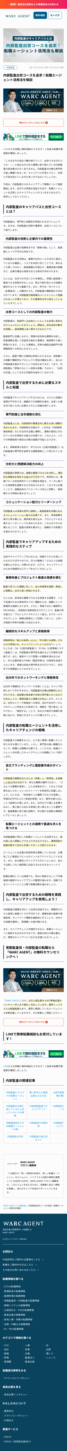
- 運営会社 (8, 1410)
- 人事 (27, 1345)
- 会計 (6, 1349)
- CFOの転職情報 (11, 1286)
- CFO (6, 1345)
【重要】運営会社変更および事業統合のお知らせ (33, 4)
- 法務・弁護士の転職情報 (16, 1324)
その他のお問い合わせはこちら (19, 1269)
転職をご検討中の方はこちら (18, 1264)
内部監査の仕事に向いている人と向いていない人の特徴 (15, 1111)
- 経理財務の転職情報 (14, 1295)
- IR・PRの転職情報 (13, 1328)
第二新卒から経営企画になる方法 (38, 1094)
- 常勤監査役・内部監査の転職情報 (21, 1300)
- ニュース (50, 1357)
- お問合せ (8, 1420)
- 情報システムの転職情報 (16, 1305)
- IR (46, 1345)
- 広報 (48, 1349)
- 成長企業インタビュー (15, 1394)
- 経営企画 (29, 1361)
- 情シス (49, 1353)
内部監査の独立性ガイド (38, 1138)
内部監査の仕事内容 (38, 1124)
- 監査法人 (29, 1357)
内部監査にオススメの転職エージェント (15, 1095)
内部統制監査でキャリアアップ (38, 1108)
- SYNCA (7, 1436)
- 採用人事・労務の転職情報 (17, 1319)
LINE (5, 149)
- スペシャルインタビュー (16, 1378)
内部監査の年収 (15, 1136)
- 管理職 (7, 1361)
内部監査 (22, 1205)
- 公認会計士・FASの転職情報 (18, 1310)
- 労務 (27, 1349)
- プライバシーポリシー (15, 1415)
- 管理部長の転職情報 (14, 1291)
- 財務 (6, 1357)
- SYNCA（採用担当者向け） (18, 1441)
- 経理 (6, 1353)
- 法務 (27, 1353)
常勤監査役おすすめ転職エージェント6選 (15, 1126)
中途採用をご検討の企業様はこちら (21, 1259)
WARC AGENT (12, 1000)
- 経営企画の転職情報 (14, 1314)
